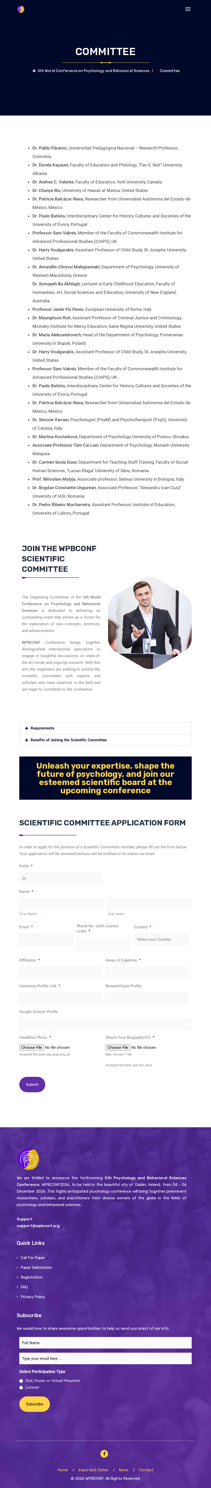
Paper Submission (36, 1267)
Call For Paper (33, 1257)
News (123, 1469)
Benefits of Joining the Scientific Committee (69, 740)
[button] (105, 728)
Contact (146, 1469)
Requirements (43, 728)
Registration (32, 1277)
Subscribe (34, 1404)
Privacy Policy (33, 1296)
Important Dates (93, 1469)
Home (62, 1469)
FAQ (24, 1286)
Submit (32, 1084)
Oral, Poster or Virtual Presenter (52, 1380)
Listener (32, 1387)
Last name (116, 914)
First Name (28, 914)
